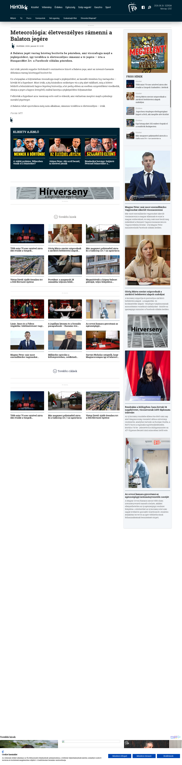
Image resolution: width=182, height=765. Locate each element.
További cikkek (67, 371)
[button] (149, 7)
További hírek (67, 217)
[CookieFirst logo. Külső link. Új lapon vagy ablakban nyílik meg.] (3, 752)
